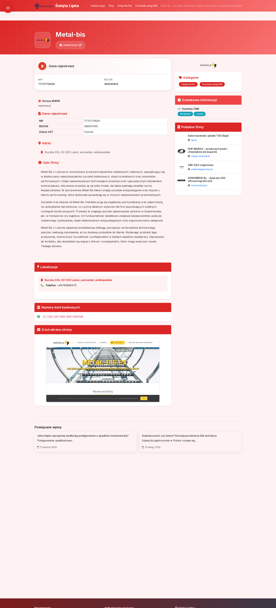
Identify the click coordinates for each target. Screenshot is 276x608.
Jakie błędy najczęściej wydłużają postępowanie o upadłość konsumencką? (83, 435)
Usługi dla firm (124, 5)
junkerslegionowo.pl (202, 169)
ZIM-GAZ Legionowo (201, 165)
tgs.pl (194, 140)
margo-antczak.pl (200, 156)
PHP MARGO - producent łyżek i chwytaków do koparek (207, 150)
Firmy (111, 5)
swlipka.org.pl (98, 5)
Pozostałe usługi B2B (146, 5)
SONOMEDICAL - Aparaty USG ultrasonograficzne (207, 179)
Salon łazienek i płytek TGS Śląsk (208, 135)
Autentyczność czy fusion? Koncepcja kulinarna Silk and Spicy (179, 435)
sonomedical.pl (199, 185)
